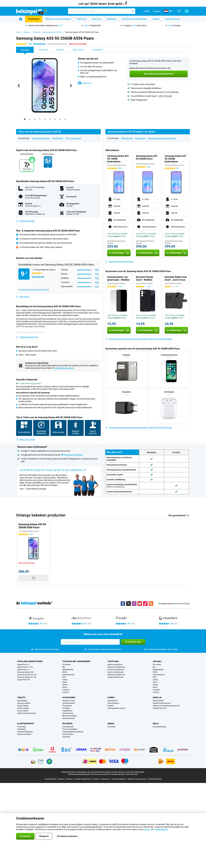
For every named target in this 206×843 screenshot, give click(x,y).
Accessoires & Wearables (134, 19)
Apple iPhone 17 (23, 665)
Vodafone (66, 690)
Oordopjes (66, 708)
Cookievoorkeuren (118, 779)
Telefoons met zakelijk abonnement (166, 706)
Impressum (105, 779)
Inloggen (157, 11)
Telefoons (81, 19)
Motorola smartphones (116, 675)
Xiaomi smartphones (115, 672)
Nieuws (61, 779)
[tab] (25, 119)
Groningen (111, 727)
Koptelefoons (67, 711)
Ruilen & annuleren (24, 734)
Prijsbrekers (33, 19)
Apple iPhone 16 (23, 670)
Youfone (65, 692)
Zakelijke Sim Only (159, 708)
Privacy (96, 779)
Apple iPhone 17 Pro (25, 667)
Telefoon (27, 32)
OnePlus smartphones (115, 670)
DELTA (64, 672)
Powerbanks (67, 706)
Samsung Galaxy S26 (25, 672)
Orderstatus (21, 729)
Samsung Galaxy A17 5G (26, 677)
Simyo (64, 687)
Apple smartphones (114, 665)
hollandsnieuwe (68, 675)
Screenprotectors (68, 703)
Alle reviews (24, 297)
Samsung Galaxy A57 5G (26, 675)
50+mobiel (66, 665)
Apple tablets (22, 701)
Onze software (67, 734)
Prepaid (110, 706)
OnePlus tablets (23, 708)
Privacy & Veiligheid (69, 729)
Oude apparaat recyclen (116, 708)
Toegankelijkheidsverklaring (72, 732)
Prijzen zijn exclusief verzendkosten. (131, 772)
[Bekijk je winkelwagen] (186, 11)
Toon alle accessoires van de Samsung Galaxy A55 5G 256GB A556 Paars (140, 339)
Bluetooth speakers (69, 716)
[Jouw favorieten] (179, 11)
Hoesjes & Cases (68, 701)
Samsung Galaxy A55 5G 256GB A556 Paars (82, 32)
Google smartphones (115, 677)
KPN (64, 677)
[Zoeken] (133, 11)
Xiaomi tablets (22, 706)
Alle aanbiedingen (159, 727)
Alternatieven (127, 138)
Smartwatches (67, 713)
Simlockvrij (86, 83)
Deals (156, 723)
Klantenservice (172, 19)
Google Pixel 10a (23, 680)
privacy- (147, 829)
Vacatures (66, 737)
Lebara (65, 680)
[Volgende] (70, 85)
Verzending (21, 727)
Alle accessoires (68, 718)
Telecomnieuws (113, 703)
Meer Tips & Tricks (27, 439)
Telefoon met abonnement (58, 19)
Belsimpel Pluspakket (73, 455)
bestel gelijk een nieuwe (64, 368)
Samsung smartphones (116, 667)
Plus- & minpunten (73, 138)
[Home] (20, 19)
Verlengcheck (112, 701)
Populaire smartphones (30, 661)
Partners (69, 779)
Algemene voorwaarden (137, 779)
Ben (63, 667)
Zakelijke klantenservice (162, 703)
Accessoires (140, 138)
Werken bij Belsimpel (83, 779)
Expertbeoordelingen (41, 138)
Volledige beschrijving (28, 337)
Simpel (65, 685)
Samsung (36, 32)
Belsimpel (67, 723)
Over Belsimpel (67, 727)
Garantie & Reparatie (25, 732)
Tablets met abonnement (26, 713)
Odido (64, 682)
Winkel (111, 723)
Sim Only (96, 19)
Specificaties (57, 138)
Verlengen (111, 19)
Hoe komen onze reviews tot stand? (33, 289)
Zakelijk (157, 697)
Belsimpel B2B (158, 701)
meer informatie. (132, 774)
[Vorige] (19, 85)
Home (18, 32)
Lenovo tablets (22, 711)
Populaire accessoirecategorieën (162, 138)
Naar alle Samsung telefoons (121, 261)
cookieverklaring (161, 829)
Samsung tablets (23, 703)
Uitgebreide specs (27, 221)
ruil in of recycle (165, 96)
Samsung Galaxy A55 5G (52, 32)
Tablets (156, 19)
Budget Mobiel (67, 670)
